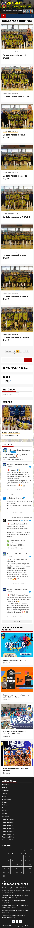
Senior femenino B (10, 436)
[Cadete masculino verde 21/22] (17, 278)
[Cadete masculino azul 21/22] (17, 237)
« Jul (3, 881)
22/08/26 (26, 520)
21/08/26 (9, 591)
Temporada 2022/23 (8, 828)
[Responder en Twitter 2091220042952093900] (8, 583)
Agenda (4, 787)
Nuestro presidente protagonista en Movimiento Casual (16, 696)
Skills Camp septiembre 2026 (14, 660)
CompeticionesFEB (13, 521)
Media (4, 796)
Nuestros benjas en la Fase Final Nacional (14, 900)
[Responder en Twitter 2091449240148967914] (8, 512)
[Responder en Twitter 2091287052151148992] (8, 548)
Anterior (9, 351)
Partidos (4, 805)
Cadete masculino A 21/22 (16, 217)
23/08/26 (20, 498)
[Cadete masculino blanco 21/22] (17, 319)
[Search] (31, 16)
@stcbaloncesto (12, 543)
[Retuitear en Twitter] (12, 495)
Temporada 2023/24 (8, 831)
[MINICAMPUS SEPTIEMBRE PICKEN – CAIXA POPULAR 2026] (17, 716)
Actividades (5, 784)
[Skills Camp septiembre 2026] (17, 645)
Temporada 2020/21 (8, 822)
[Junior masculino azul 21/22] (17, 36)
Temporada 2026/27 (8, 840)
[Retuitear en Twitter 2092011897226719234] (12, 490)
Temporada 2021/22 (13, 52)
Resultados (5, 816)
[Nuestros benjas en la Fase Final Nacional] (17, 753)
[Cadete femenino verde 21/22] (17, 157)
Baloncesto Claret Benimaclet (17, 464)
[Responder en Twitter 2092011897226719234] (8, 490)
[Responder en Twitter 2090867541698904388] (8, 617)
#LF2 (17, 524)
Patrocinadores (6, 808)
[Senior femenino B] (17, 417)
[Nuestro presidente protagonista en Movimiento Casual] (17, 679)
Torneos (4, 843)
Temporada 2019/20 (8, 819)
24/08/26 (9, 467)
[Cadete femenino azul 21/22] (17, 116)
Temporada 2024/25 (8, 834)
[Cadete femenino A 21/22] (17, 78)
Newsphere (18, 926)
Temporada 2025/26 (14, 432)
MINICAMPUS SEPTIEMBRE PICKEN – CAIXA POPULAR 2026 (16, 733)
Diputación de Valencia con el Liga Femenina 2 (15, 910)
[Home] (4, 16)
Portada (4, 813)
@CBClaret (12, 503)
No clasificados (6, 799)
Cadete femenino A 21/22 (16, 96)
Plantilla (4, 811)
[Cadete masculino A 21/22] (17, 198)
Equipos (5, 52)
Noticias (4, 802)
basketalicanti (12, 498)
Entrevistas (5, 790)
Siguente (17, 354)
